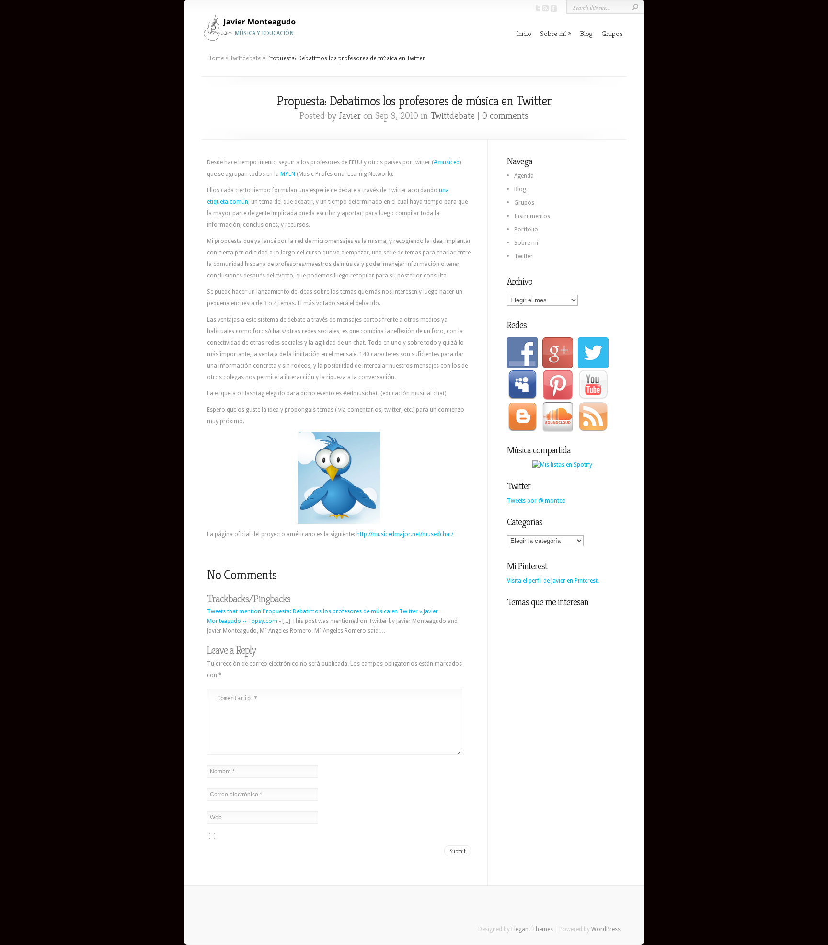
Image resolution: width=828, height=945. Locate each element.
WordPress (606, 929)
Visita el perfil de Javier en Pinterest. (553, 580)
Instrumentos (532, 216)
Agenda (524, 176)
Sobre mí (553, 33)
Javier (350, 116)
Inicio (523, 33)
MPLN (287, 174)
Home (215, 58)
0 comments (505, 116)
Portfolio (526, 229)
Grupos (612, 33)
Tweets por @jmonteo (536, 500)
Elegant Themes (532, 929)
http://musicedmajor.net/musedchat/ (404, 534)
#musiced (447, 162)
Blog (586, 33)
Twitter (523, 256)
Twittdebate (245, 58)
